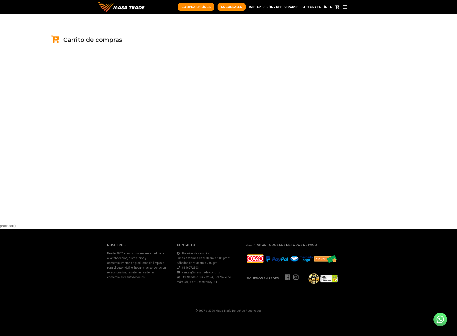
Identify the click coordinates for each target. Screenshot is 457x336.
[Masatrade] (121, 7)
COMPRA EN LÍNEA (196, 7)
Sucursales (231, 7)
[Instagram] (295, 278)
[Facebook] (287, 278)
